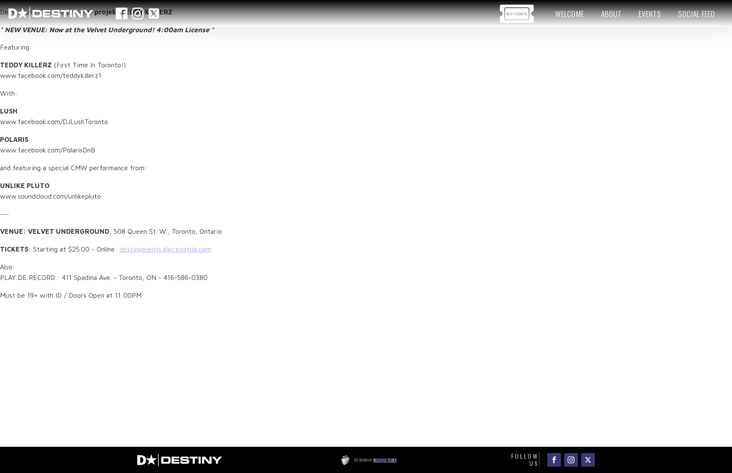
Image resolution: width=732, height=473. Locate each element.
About (611, 13)
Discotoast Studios (384, 459)
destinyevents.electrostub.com (165, 249)
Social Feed (696, 13)
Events (650, 13)
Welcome (569, 13)
